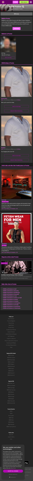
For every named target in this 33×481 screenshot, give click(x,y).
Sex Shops (4, 245)
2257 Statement (11, 336)
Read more (13, 468)
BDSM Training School (11, 426)
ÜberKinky (4, 243)
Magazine (13, 320)
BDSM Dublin (11, 370)
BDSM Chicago (11, 396)
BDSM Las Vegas (11, 387)
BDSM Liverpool (11, 362)
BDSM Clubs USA (11, 400)
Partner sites (11, 432)
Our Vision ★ (15, 340)
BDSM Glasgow (11, 364)
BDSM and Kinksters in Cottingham (11, 303)
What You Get (7, 340)
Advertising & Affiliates (11, 342)
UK (17, 100)
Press (11, 347)
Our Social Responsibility (11, 345)
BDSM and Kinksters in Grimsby (10, 304)
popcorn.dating (11, 436)
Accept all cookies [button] (13, 471)
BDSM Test (11, 417)
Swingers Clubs (5, 201)
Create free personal (16, 111)
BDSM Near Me (11, 424)
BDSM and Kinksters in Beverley (11, 290)
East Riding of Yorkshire (10, 208)
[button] (13, 477)
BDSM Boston (11, 392)
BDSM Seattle (11, 398)
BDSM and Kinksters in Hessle (10, 299)
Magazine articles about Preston (10, 257)
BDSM (11, 411)
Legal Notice (11, 325)
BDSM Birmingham (11, 357)
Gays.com (11, 434)
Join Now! (16, 28)
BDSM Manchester (11, 359)
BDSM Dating (11, 422)
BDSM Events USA (11, 403)
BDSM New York (11, 383)
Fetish (11, 413)
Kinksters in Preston (7, 33)
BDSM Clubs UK (11, 373)
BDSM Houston (11, 394)
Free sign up (24, 2)
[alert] (13, 462)
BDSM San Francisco (11, 389)
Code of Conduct (11, 331)
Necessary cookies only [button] (13, 474)
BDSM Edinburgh (11, 366)
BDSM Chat (11, 420)
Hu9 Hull (4, 200)
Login (15, 2)
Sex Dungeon (11, 415)
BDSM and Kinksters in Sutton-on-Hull (12, 297)
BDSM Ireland (11, 368)
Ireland (14, 353)
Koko (11, 439)
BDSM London (11, 355)
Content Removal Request (11, 334)
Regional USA (11, 381)
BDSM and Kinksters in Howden (10, 301)
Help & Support (11, 318)
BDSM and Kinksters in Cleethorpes (11, 308)
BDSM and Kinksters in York (10, 296)
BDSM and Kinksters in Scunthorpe (11, 306)
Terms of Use (11, 323)
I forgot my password (11, 338)
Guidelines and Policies (11, 329)
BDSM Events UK (11, 375)
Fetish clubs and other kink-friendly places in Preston (15, 165)
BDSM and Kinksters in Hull (9, 289)
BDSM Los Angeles (11, 385)
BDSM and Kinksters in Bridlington (11, 292)
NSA (2, 100)
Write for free (8, 57)
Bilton (19, 100)
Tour (8, 320)
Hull (2, 208)
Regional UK (9, 353)
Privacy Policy (11, 327)
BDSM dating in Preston (8, 63)
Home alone (4, 98)
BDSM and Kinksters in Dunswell (11, 294)
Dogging (3, 147)
